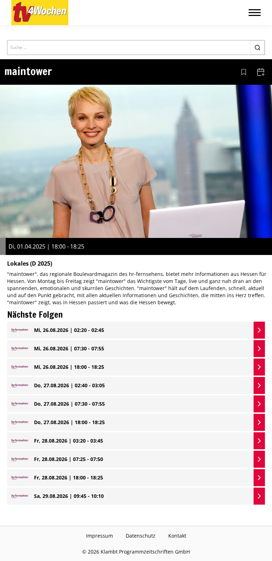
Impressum (99, 535)
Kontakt (177, 535)
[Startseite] (39, 12)
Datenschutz (140, 535)
